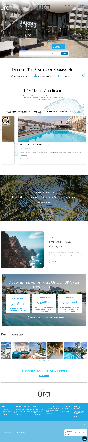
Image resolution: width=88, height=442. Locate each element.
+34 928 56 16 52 (37, 415)
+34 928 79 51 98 (66, 417)
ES (78, 6)
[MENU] (4, 6)
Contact (4, 426)
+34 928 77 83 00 (18, 415)
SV (81, 6)
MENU (7, 6)
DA (83, 6)
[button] (39, 361)
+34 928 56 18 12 (50, 414)
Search (64, 53)
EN (76, 6)
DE (74, 6)
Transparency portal (20, 433)
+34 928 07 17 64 (6, 415)
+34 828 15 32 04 (78, 419)
